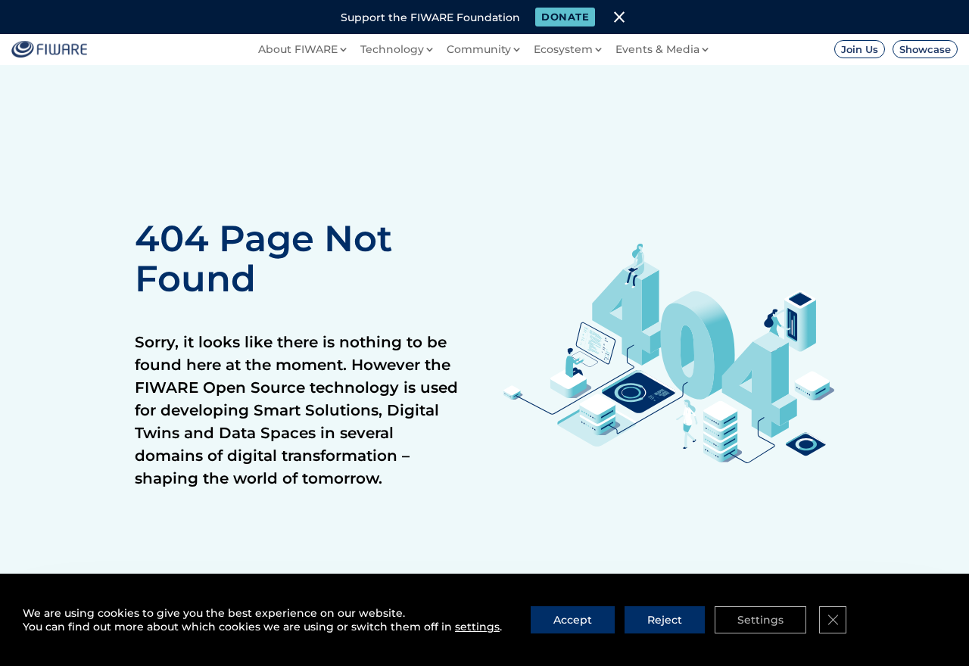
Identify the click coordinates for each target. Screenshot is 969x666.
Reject (664, 620)
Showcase (925, 49)
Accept (572, 620)
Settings (760, 620)
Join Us (859, 49)
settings (477, 626)
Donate (565, 17)
